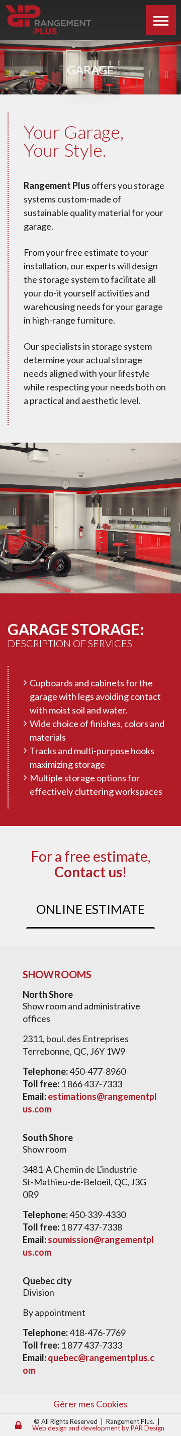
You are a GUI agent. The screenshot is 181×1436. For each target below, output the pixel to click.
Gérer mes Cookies (90, 1403)
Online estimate (90, 908)
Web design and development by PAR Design (98, 1428)
